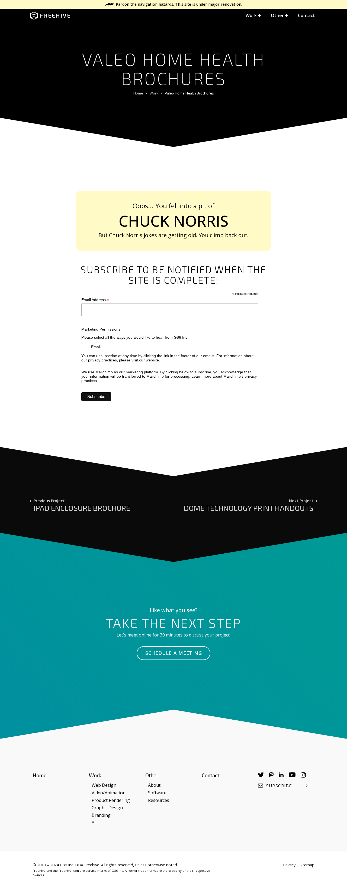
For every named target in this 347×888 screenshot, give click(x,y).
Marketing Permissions (100, 329)
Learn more (201, 376)
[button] (253, 16)
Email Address (95, 299)
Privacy (289, 864)
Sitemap (307, 864)
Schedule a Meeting (173, 653)
